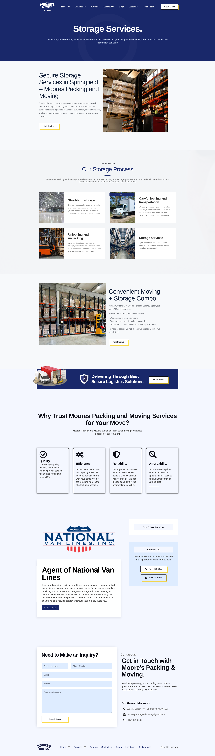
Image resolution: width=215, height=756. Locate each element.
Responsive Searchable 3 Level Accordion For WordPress (127, 755)
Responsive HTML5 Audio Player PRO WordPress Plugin (102, 755)
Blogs (121, 7)
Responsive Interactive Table (106, 755)
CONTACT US (50, 608)
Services (79, 7)
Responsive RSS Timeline (122, 755)
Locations (133, 7)
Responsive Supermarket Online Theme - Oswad (134, 755)
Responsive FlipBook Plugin (82, 755)
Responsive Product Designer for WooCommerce (118, 755)
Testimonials (148, 7)
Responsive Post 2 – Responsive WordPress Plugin (111, 755)
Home (64, 7)
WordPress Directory (79, 755)
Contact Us (109, 7)
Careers (95, 7)
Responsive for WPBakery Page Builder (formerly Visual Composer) (88, 755)
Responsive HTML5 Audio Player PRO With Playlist (95, 755)
